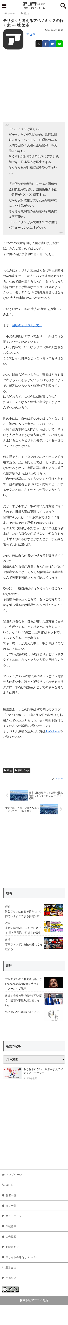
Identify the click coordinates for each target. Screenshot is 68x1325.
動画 (9, 893)
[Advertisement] (34, 84)
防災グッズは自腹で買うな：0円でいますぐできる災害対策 (23, 914)
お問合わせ (12, 1246)
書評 (9, 965)
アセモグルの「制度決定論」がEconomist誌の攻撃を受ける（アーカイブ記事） (23, 984)
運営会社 (10, 1267)
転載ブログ (23, 770)
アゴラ (30, 34)
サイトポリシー (15, 1215)
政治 (9, 770)
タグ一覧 (11, 1205)
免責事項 (11, 1278)
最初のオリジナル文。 (27, 325)
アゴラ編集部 (30, 1078)
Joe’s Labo (52, 731)
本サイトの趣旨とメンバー (21, 1257)
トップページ (14, 1174)
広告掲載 (11, 1236)
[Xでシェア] (39, 43)
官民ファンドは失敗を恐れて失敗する (23, 947)
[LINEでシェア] (59, 43)
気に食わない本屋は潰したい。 (23, 1012)
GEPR (9, 1184)
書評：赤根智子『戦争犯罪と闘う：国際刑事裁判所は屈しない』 (23, 1000)
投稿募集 (11, 1226)
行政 (7, 906)
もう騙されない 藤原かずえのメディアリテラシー (43, 1071)
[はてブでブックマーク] (52, 43)
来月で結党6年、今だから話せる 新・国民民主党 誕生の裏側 (23, 930)
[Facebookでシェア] (45, 43)
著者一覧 (11, 1195)
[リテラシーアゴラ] (12, 1074)
